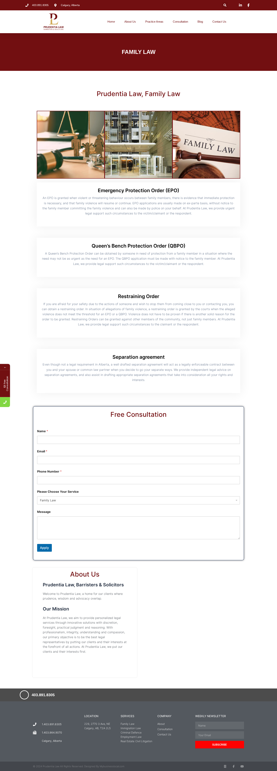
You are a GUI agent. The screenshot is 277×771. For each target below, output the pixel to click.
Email (42, 451)
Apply (44, 548)
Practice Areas (154, 21)
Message (44, 512)
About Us (130, 21)
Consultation (180, 21)
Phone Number (49, 471)
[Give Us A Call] (5, 402)
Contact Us (219, 21)
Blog (200, 21)
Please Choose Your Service (58, 491)
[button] (225, 5)
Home (111, 21)
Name (42, 431)
